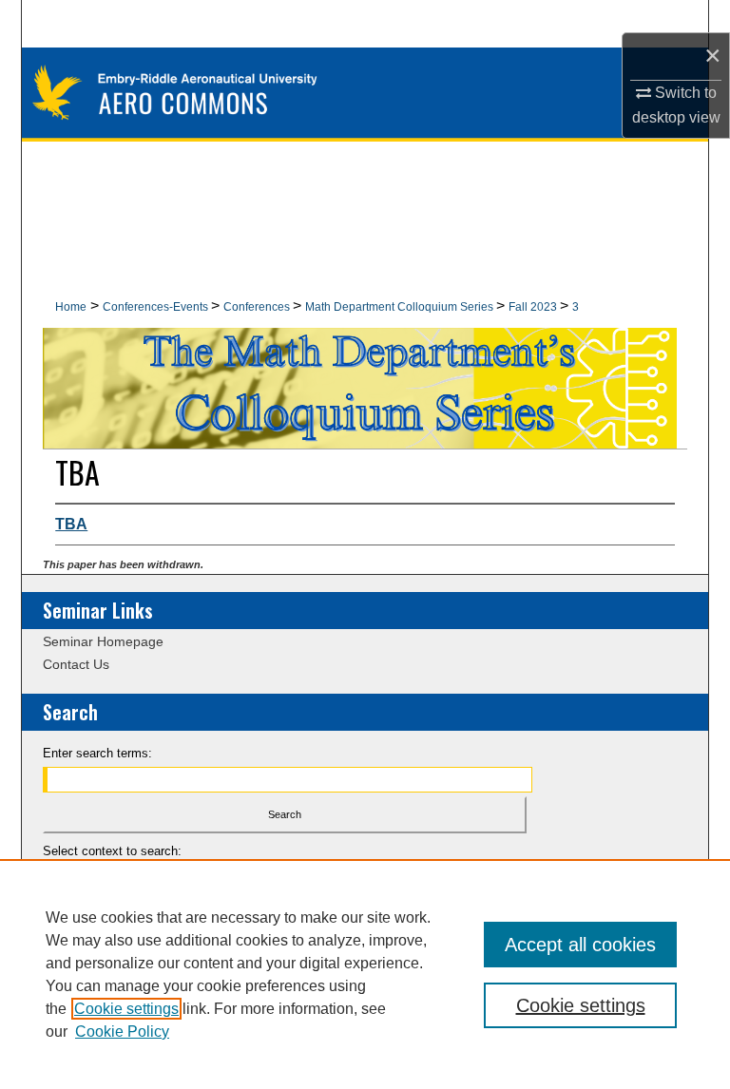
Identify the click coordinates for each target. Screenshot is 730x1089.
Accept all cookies (580, 944)
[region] (365, 974)
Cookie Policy (122, 1031)
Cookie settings (126, 1009)
